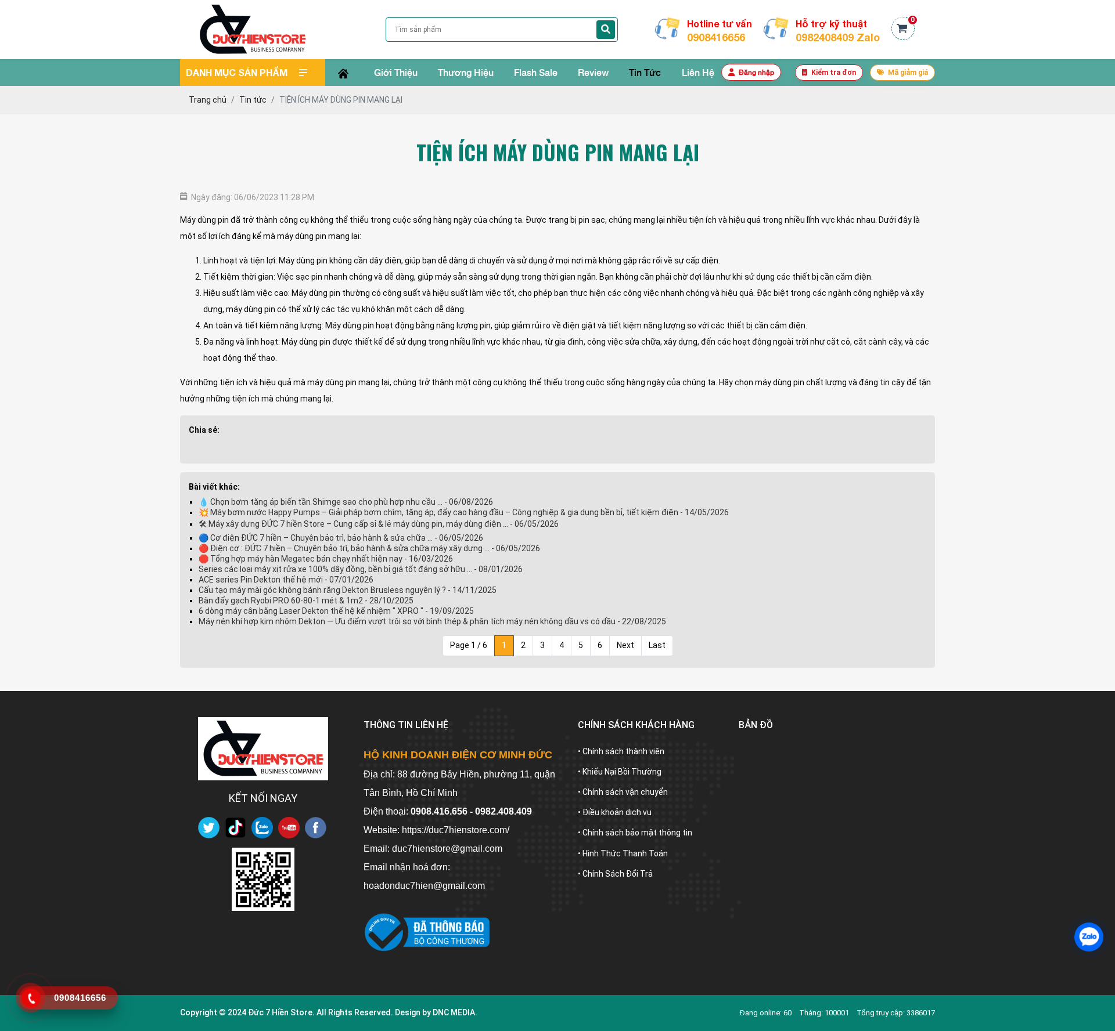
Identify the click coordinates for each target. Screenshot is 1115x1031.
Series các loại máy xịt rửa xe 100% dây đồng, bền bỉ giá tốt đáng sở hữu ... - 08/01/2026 (361, 569)
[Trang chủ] (343, 72)
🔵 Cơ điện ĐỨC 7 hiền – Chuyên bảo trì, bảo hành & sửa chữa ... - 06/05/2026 (341, 537)
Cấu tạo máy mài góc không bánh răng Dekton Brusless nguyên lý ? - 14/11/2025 (348, 590)
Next (625, 645)
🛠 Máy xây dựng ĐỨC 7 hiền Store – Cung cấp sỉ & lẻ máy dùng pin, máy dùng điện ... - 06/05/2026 (379, 524)
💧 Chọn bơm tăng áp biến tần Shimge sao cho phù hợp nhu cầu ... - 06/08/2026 (346, 502)
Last (657, 645)
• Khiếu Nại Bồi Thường (619, 771)
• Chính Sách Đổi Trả (615, 873)
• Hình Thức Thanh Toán (623, 853)
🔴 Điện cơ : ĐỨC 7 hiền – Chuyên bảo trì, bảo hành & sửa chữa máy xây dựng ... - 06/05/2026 (369, 548)
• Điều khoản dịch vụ (615, 812)
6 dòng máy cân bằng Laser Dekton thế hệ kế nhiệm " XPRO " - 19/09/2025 (336, 611)
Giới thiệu (396, 72)
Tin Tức (645, 72)
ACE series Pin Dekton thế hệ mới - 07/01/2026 (286, 579)
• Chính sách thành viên (621, 751)
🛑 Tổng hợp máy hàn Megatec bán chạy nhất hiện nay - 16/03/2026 (326, 558)
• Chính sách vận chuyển (623, 792)
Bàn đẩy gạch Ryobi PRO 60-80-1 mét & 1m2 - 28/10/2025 (306, 600)
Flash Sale (536, 72)
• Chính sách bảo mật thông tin (635, 832)
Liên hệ (698, 72)
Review (593, 72)
